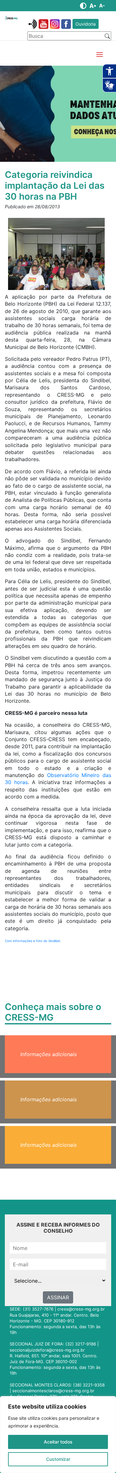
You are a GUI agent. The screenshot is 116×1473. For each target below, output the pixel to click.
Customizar (58, 1459)
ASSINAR (58, 1297)
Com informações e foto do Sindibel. (33, 941)
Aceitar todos (58, 1441)
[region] (58, 1434)
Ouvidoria (85, 24)
